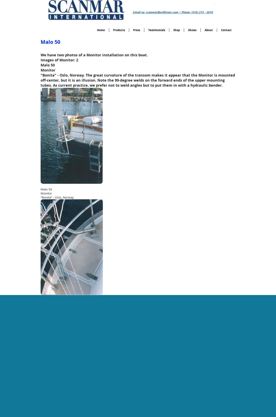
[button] (176, 30)
